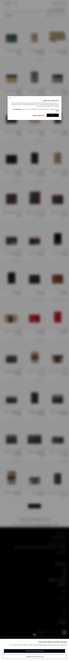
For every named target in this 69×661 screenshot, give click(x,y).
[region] (34, 108)
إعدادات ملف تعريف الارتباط (38, 115)
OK (53, 115)
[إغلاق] (10, 98)
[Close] (34, 634)
